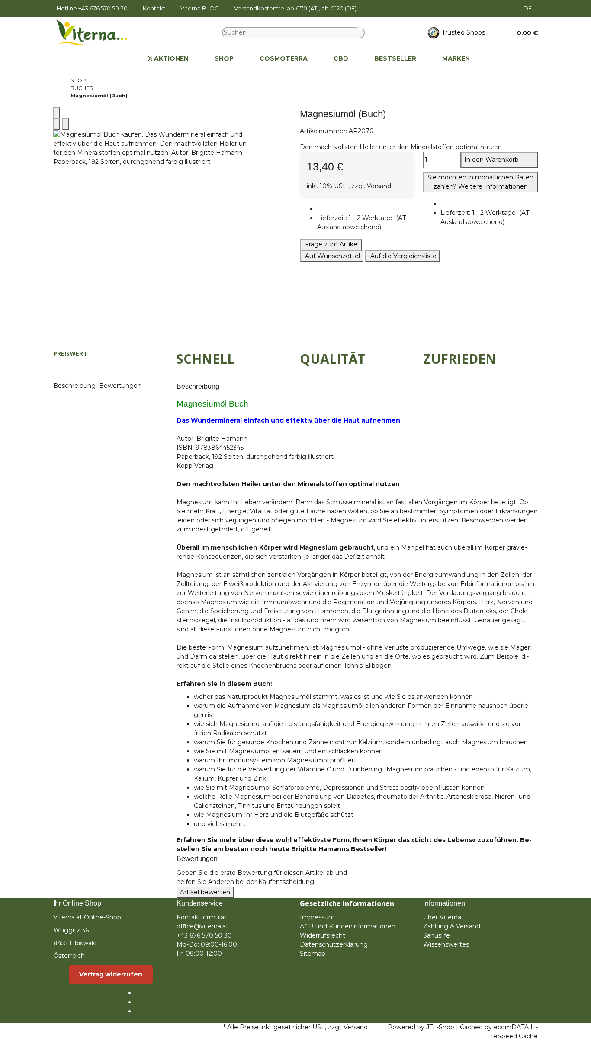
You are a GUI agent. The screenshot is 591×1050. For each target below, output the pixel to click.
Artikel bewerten (205, 892)
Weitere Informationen (493, 186)
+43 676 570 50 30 (103, 8)
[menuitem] (121, 59)
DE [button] (528, 8)
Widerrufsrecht (322, 935)
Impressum (317, 917)
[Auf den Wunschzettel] (65, 124)
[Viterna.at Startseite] (97, 32)
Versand (379, 186)
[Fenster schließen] (56, 112)
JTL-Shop (440, 1027)
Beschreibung (75, 386)
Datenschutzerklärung (334, 944)
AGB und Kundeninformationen (347, 926)
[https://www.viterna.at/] (121, 59)
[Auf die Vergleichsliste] (56, 124)
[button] (524, 33)
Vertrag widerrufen (110, 974)
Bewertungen (121, 386)
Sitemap (312, 953)
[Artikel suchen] (361, 32)
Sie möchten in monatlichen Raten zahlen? (480, 181)
